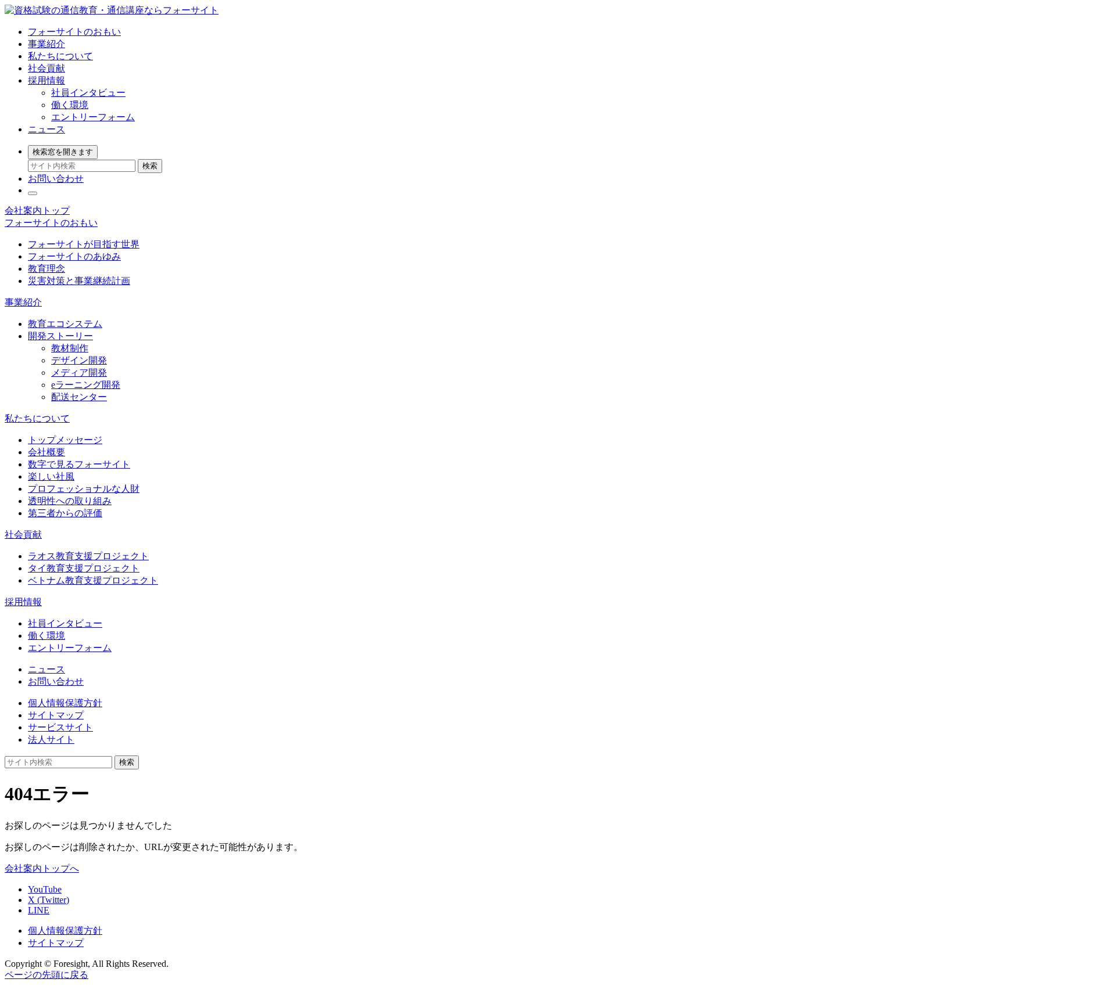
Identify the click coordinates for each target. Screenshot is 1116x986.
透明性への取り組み (70, 501)
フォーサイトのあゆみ (74, 256)
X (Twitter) (48, 900)
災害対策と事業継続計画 (79, 281)
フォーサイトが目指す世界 (84, 244)
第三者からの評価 (65, 513)
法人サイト (51, 739)
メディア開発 (79, 372)
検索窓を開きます (63, 151)
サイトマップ (56, 715)
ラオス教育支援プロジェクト (88, 556)
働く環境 (69, 105)
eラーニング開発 (85, 385)
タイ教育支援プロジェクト (84, 568)
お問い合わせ (56, 178)
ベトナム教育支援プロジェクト (93, 580)
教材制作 (69, 348)
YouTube (45, 889)
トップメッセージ (65, 440)
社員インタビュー (88, 93)
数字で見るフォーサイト (79, 464)
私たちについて (60, 56)
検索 (150, 165)
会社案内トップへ (42, 868)
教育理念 (46, 269)
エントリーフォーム (93, 117)
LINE (38, 910)
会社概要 (46, 452)
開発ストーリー (60, 336)
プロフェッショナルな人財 (84, 489)
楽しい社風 (51, 476)
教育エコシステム (65, 324)
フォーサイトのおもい (74, 32)
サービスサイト (60, 727)
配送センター (79, 397)
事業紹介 (46, 44)
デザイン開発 (79, 360)
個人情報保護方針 (65, 703)
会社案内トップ (37, 210)
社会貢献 (46, 68)
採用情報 (46, 80)
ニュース (46, 129)
